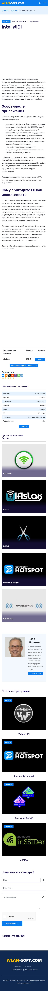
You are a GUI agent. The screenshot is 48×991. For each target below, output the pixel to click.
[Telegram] (21, 375)
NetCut (6, 546)
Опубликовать (12, 924)
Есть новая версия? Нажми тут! (24, 366)
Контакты (28, 967)
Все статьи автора (36, 674)
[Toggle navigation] (45, 3)
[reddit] (12, 375)
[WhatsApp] (18, 375)
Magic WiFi (7, 474)
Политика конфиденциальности (25, 970)
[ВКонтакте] (3, 375)
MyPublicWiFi (8, 619)
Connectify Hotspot (11, 583)
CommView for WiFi (24, 818)
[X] (9, 375)
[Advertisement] (24, 54)
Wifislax (6, 510)
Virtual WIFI (24, 734)
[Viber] (15, 375)
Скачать (40, 359)
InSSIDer (24, 860)
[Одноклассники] (6, 375)
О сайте (18, 967)
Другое (6, 22)
